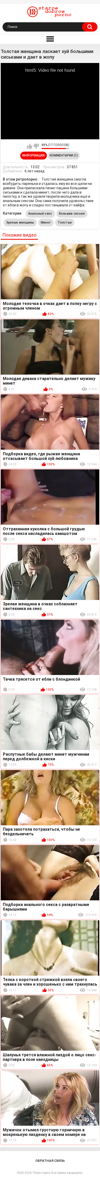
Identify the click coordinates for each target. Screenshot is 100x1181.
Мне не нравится (36, 146)
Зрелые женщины (20, 222)
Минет (46, 222)
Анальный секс (40, 213)
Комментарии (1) (64, 155)
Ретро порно (41, 1173)
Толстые (65, 222)
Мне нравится (29, 146)
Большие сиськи (72, 213)
